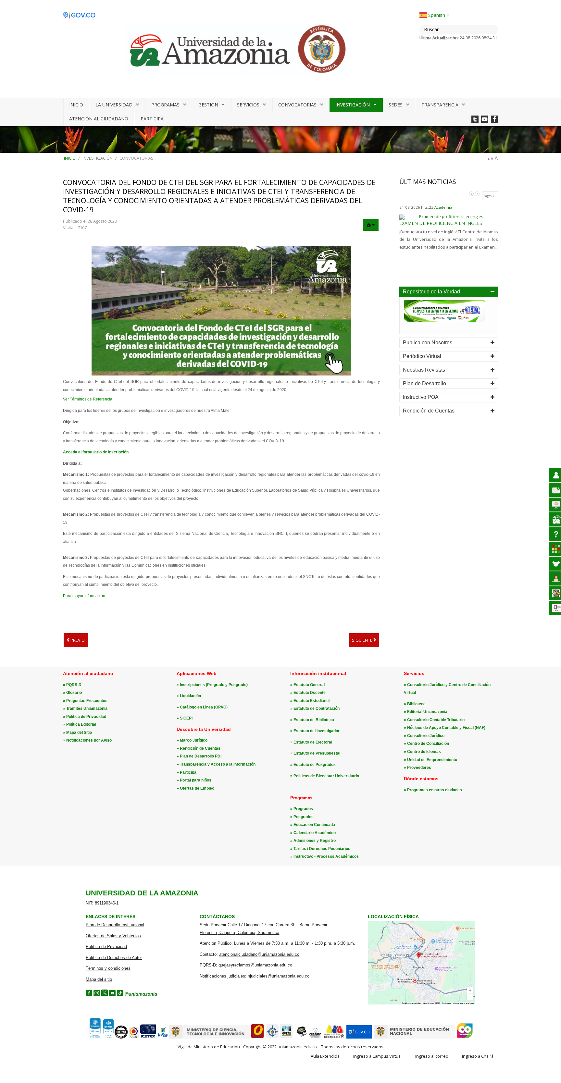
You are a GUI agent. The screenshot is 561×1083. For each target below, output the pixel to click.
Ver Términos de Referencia (87, 399)
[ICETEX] (148, 1037)
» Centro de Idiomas (422, 751)
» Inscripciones (191, 685)
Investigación (352, 105)
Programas (165, 105)
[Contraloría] (134, 1037)
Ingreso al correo (431, 1056)
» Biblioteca (415, 704)
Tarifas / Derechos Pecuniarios (321, 848)
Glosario (74, 692)
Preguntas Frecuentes (86, 700)
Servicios (248, 105)
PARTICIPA (152, 119)
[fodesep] (315, 1037)
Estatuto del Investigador (316, 731)
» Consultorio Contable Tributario (434, 720)
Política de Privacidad (86, 716)
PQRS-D (73, 685)
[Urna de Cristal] (286, 1037)
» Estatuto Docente (308, 692)
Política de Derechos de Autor (114, 957)
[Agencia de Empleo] (334, 1037)
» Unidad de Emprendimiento (430, 759)
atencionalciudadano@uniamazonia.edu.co (259, 954)
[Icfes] (162, 1037)
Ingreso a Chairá (477, 1056)
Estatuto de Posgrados (314, 764)
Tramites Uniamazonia (86, 708)
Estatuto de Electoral (312, 742)
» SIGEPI (185, 718)
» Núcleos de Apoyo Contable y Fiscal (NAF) (444, 727)
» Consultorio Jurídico (424, 735)
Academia (443, 207)
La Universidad (113, 105)
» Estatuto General (307, 685)
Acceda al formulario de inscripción (96, 452)
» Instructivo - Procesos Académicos (324, 856)
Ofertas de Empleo (197, 788)
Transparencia (439, 105)
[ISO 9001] (101, 1037)
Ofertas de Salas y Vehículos (113, 935)
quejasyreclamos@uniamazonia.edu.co (255, 965)
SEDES (396, 105)
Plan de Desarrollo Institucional (115, 924)
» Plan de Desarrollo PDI (199, 756)
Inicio (76, 105)
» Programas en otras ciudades (433, 790)
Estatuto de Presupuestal (316, 753)
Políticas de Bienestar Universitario (326, 776)
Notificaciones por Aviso (89, 740)
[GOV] (359, 1037)
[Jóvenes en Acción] (301, 1037)
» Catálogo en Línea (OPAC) (202, 707)
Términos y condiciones (108, 968)
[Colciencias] (209, 1037)
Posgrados (303, 817)
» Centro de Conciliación (426, 743)
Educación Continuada (314, 824)
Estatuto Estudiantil (311, 700)
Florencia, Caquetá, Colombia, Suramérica (239, 932)
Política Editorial (81, 724)
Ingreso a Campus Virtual (377, 1056)
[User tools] (371, 225)
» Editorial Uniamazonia (425, 711)
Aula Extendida (325, 1056)
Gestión (208, 105)
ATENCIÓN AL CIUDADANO (98, 119)
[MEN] (414, 1037)
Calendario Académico (314, 833)
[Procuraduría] (272, 1037)
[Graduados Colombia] (257, 1037)
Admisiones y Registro (314, 840)
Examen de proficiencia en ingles (440, 223)
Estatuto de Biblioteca (313, 720)
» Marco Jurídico (192, 740)
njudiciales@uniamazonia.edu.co (278, 976)
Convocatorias (297, 105)
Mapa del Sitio (79, 732)
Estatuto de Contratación (316, 708)
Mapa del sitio (99, 979)
